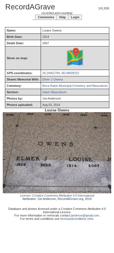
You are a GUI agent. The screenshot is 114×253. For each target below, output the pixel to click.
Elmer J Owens (52, 79)
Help (62, 17)
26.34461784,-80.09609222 (60, 73)
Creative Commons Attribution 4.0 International (63, 195)
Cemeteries (46, 17)
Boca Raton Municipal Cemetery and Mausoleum (75, 85)
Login (75, 17)
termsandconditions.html (76, 218)
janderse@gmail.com (85, 215)
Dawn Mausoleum (54, 92)
